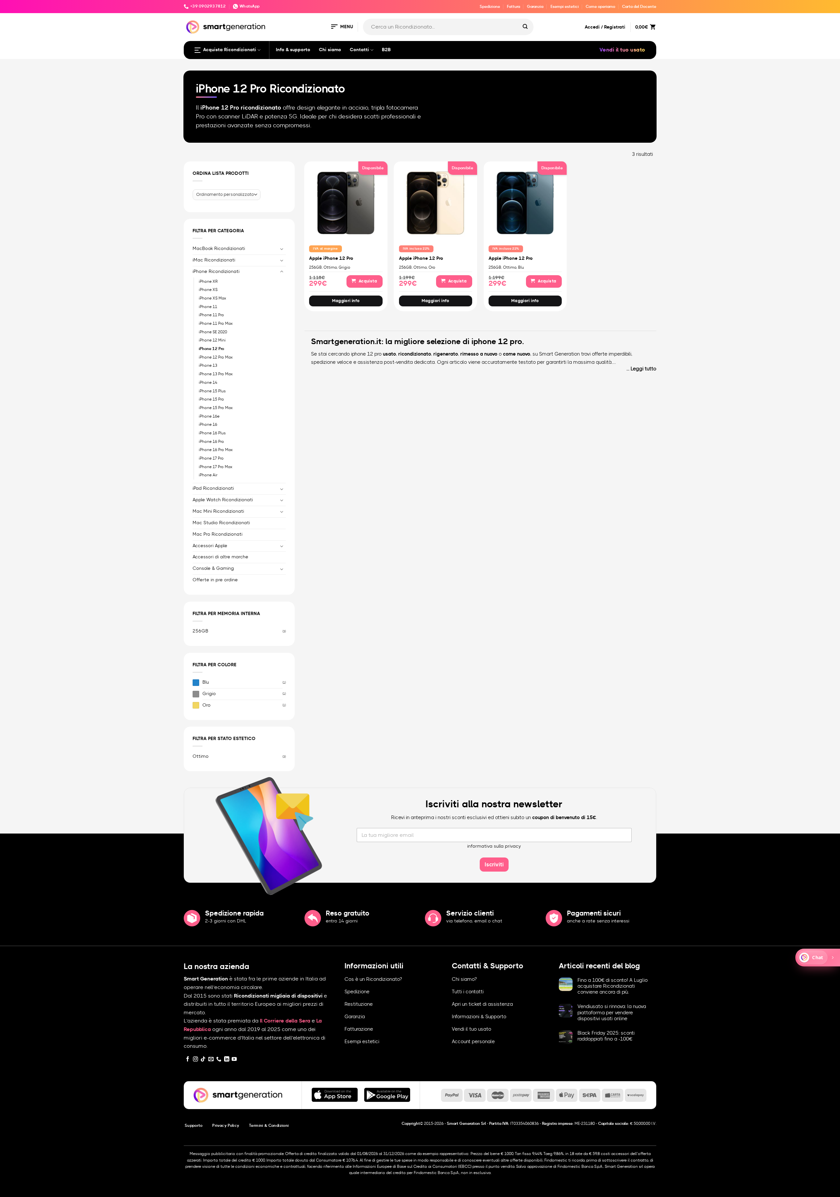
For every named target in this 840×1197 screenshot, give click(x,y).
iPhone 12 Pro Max (216, 357)
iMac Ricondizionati (214, 260)
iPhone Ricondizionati (216, 271)
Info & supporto (293, 50)
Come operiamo (600, 7)
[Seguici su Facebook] (187, 1059)
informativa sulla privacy (494, 846)
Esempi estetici (565, 7)
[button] (341, 27)
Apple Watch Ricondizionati (223, 500)
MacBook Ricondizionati (219, 248)
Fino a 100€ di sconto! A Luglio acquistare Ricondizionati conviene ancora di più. (613, 986)
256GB (200, 631)
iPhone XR (208, 281)
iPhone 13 (208, 365)
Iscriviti (494, 864)
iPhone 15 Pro (211, 399)
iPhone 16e (209, 416)
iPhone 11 (208, 306)
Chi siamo (330, 50)
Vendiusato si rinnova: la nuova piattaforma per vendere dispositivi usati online (612, 1012)
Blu (205, 682)
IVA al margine (325, 248)
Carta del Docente (639, 7)
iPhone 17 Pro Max (215, 466)
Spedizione (490, 7)
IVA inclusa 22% (416, 248)
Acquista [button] (367, 281)
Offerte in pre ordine (215, 580)
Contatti (359, 50)
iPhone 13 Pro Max (216, 374)
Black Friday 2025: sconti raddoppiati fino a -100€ (606, 1036)
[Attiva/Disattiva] (282, 248)
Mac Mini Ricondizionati (218, 511)
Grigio (209, 693)
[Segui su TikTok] (203, 1059)
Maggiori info (346, 301)
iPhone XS (208, 290)
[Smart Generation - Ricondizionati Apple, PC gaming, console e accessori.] (225, 27)
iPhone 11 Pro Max (216, 323)
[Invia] (525, 27)
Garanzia (535, 7)
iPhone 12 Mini (212, 340)
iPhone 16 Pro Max (216, 450)
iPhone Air (208, 475)
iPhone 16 (208, 424)
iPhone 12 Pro (211, 349)
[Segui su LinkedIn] (226, 1059)
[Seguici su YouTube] (234, 1059)
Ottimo (201, 756)
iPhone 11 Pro (211, 315)
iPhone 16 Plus (212, 433)
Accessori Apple (210, 545)
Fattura (513, 7)
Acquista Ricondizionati (229, 50)
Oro (206, 705)
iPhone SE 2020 (213, 332)
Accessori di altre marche (220, 557)
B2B (386, 50)
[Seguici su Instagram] (195, 1059)
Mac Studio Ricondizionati (221, 522)
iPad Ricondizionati (213, 488)
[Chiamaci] (218, 1059)
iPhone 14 (208, 382)
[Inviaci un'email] (211, 1059)
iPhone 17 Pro (211, 458)
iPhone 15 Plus (212, 391)
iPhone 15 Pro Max (216, 408)
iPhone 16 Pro (211, 441)
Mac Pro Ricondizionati (217, 534)
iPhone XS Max (212, 298)
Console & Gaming (213, 568)
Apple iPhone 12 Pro (331, 258)
